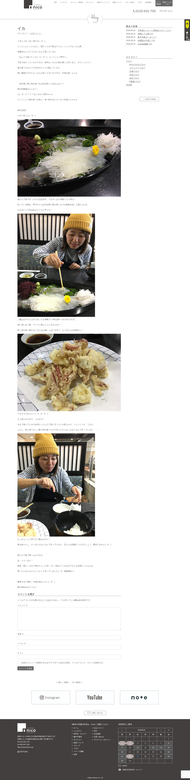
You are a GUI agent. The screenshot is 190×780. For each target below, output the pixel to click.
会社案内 (148, 2)
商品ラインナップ (103, 2)
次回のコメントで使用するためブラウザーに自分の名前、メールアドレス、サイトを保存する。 (63, 663)
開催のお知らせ (187, 34)
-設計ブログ (134, 78)
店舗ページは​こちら (167, 3)
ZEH (95, 731)
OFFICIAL (24, 752)
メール (21, 643)
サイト (20, 653)
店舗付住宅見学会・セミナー (132, 770)
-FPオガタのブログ (137, 64)
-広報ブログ (35, 33)
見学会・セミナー (80, 734)
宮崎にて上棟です (145, 34)
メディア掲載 (79, 751)
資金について (117, 2)
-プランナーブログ (137, 68)
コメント (22, 605)
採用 (75, 754)
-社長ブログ (134, 75)
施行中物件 (78, 737)
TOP (55, 2)
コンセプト (64, 2)
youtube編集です (145, 44)
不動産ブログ (135, 81)
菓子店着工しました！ (147, 37)
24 (130, 756)
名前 (20, 634)
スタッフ (77, 745)
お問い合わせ (168, 11)
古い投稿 (76, 682)
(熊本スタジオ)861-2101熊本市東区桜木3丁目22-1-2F (36, 736)
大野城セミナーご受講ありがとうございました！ (159, 30)
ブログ (139, 2)
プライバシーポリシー (102, 740)
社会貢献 (97, 734)
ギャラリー (90, 2)
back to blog (150, 99)
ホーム (76, 728)
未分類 (129, 85)
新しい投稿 (63, 682)
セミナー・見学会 (77, 2)
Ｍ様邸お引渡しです (146, 40)
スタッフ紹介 (129, 2)
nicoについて (99, 728)
